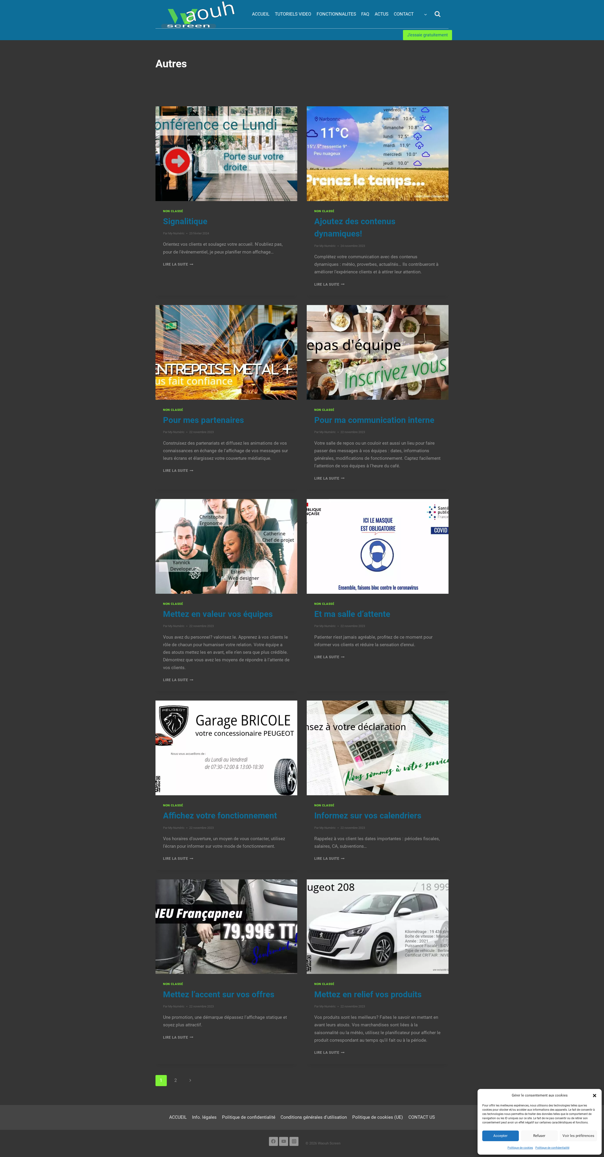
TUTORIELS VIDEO (293, 14)
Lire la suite (178, 264)
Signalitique (185, 221)
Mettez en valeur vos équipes (218, 614)
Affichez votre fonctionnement (220, 816)
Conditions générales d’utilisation (314, 1117)
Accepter (500, 1136)
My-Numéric (176, 233)
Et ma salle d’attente (352, 614)
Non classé (173, 211)
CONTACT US (421, 1117)
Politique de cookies (520, 1147)
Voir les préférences (578, 1136)
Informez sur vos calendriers (367, 816)
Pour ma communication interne (374, 420)
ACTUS (381, 14)
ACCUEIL (260, 14)
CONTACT (404, 14)
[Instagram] (293, 1141)
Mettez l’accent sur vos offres (218, 994)
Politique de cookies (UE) (377, 1117)
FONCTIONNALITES (336, 14)
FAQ (365, 14)
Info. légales (204, 1117)
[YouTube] (283, 1141)
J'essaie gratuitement (427, 34)
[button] (594, 1095)
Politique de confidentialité (552, 1147)
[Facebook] (273, 1141)
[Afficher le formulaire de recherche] (437, 14)
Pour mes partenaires (203, 420)
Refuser (539, 1136)
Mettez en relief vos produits (368, 994)
